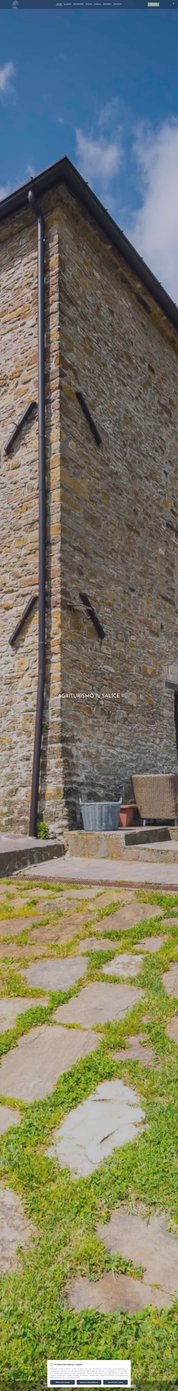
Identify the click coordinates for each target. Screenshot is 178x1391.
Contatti (117, 4)
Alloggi (67, 4)
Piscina (89, 4)
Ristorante (78, 4)
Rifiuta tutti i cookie (62, 1382)
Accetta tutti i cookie (115, 1382)
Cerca (131, 1386)
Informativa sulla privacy (71, 1377)
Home (59, 4)
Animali (97, 4)
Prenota (153, 4)
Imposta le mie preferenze (89, 1382)
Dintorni (107, 4)
